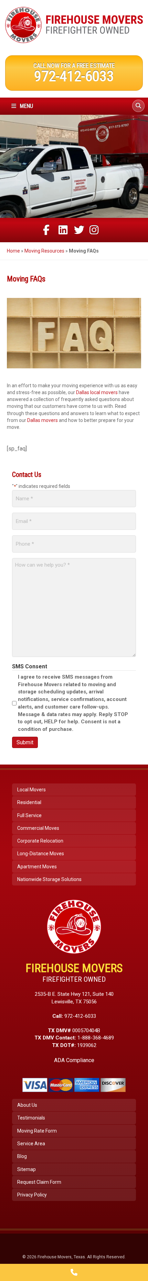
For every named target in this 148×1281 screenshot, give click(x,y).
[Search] (138, 106)
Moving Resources (44, 251)
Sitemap (26, 1169)
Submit (25, 742)
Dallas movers (42, 420)
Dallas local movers (97, 392)
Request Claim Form (39, 1182)
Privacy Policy (32, 1195)
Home (13, 251)
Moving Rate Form (37, 1131)
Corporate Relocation (40, 841)
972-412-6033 (74, 76)
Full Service (29, 815)
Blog (22, 1156)
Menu (25, 106)
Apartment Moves (37, 866)
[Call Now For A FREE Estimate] (74, 1272)
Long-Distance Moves (40, 853)
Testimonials (31, 1118)
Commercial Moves (38, 828)
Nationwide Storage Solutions (49, 879)
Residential (29, 802)
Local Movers (31, 789)
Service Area (31, 1143)
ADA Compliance (74, 1060)
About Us (27, 1105)
